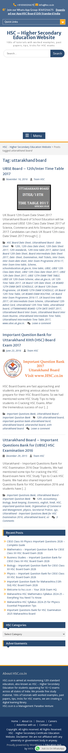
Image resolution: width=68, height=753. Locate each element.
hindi (52, 502)
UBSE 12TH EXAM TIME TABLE (43, 275)
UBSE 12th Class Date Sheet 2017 (40, 272)
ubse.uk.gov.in (42, 279)
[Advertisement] (34, 96)
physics (27, 509)
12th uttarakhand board (50, 417)
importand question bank (17, 506)
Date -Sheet (16, 257)
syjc (56, 509)
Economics (33, 502)
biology (6, 502)
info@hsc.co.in (46, 5)
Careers (52, 721)
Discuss (40, 721)
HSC (58, 502)
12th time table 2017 (39, 250)
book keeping (19, 502)
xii (48, 517)
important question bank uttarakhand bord (26, 421)
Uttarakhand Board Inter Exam (20, 312)
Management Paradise (31, 706)
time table (37, 268)
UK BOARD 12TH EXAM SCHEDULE (35, 290)
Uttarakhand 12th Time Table (32, 305)
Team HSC (39, 179)
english (44, 502)
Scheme (32, 264)
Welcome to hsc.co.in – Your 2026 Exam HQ (32, 589)
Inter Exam (58, 257)
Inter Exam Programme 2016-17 (45, 261)
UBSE (47, 268)
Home (14, 721)
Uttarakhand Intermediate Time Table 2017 (26, 319)
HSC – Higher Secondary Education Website (34, 35)
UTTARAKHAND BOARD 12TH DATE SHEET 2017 (36, 308)
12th (17, 246)
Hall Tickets (45, 257)
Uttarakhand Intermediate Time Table (40, 316)
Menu (37, 136)
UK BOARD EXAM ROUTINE (36, 294)
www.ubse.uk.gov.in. (14, 323)
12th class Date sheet (33, 246)
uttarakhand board (13, 424)
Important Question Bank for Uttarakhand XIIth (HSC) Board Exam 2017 (29, 340)
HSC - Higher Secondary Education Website (27, 147)
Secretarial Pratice (42, 509)
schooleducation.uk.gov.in (17, 268)
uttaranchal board (35, 424)
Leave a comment (41, 323)
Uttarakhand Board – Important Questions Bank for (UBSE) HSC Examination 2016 (30, 445)
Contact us (45, 725)
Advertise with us (26, 725)
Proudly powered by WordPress (24, 745)
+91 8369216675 (25, 5)
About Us (27, 721)
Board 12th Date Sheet (15, 253)
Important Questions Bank (21, 413)
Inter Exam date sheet (15, 261)
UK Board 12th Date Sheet (36, 283)
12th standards (18, 250)
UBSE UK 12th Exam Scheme (18, 279)
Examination (30, 257)
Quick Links (11, 21)
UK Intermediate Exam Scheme (26, 301)
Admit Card (58, 250)
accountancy (50, 498)
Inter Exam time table (14, 264)
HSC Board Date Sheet (19, 242)
